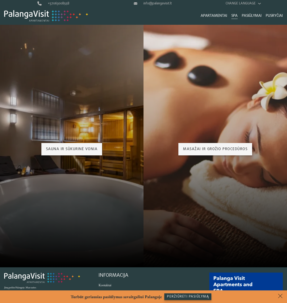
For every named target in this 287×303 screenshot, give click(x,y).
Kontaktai (105, 285)
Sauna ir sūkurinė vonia (72, 149)
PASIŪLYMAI (252, 16)
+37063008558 (58, 3)
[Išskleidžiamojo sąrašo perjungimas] (259, 3)
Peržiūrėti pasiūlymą (188, 296)
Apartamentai (214, 16)
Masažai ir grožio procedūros (215, 149)
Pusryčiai (274, 16)
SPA (234, 16)
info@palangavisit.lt (158, 3)
